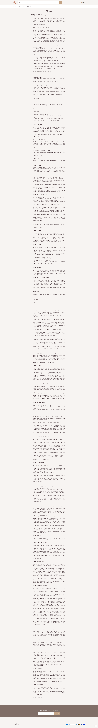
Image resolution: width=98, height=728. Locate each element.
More (23, 6)
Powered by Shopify (16, 724)
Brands (28, 6)
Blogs (19, 6)
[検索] (60, 2)
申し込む (57, 713)
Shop (14, 6)
